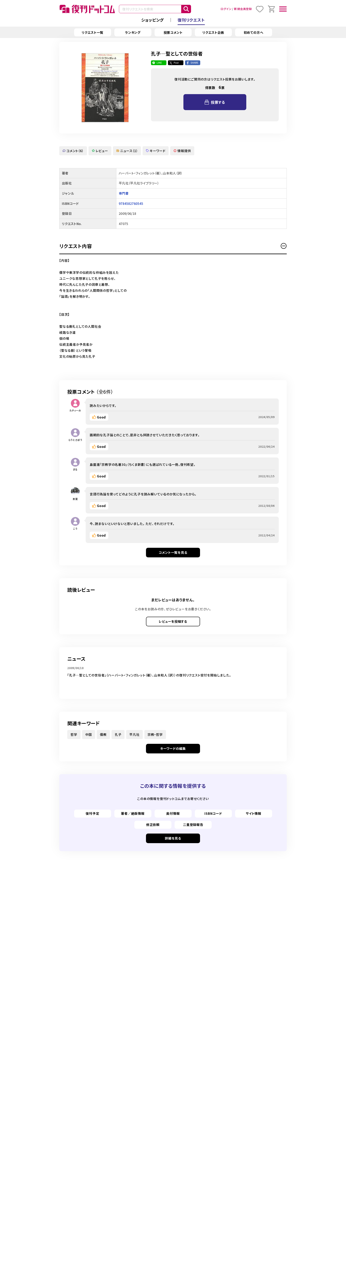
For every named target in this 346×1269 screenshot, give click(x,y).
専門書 (124, 193)
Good (101, 417)
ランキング (133, 32)
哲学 (73, 734)
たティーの (75, 410)
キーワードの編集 (173, 748)
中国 (88, 734)
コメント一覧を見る (173, 552)
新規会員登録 (243, 9)
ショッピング (152, 20)
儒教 (103, 734)
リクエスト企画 (213, 32)
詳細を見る (173, 838)
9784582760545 (131, 203)
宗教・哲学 (155, 734)
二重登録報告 (193, 824)
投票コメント (173, 32)
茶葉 (75, 498)
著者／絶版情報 (133, 813)
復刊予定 (92, 813)
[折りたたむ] (284, 246)
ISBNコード (213, 813)
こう (75, 528)
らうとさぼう (75, 439)
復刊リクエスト (191, 20)
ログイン (225, 9)
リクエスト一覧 (93, 32)
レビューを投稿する (173, 621)
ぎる (75, 469)
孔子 (118, 734)
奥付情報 (173, 813)
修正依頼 (153, 824)
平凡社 (134, 734)
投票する (218, 102)
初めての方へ (254, 32)
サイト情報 (253, 813)
